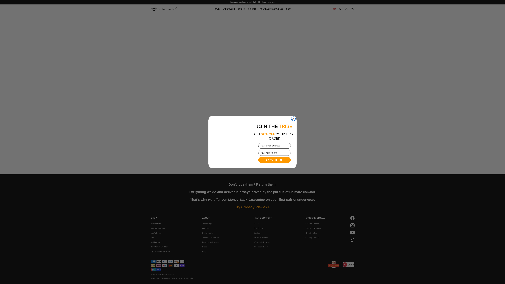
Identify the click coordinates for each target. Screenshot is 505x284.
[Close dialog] (293, 113)
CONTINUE (274, 160)
